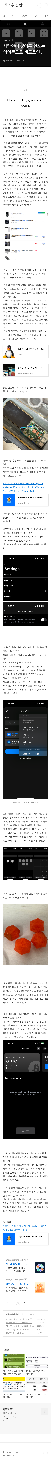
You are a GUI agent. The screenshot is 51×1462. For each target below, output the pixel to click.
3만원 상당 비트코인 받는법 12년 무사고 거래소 (17, 1264)
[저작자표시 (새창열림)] (30, 1303)
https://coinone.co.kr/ (15, 1260)
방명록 (25, 15)
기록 (7, 1314)
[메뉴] (46, 5)
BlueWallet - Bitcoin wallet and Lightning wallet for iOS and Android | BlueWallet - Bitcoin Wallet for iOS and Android (23, 487)
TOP (45, 1453)
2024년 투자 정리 (13, 1333)
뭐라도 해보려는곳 (9, 1413)
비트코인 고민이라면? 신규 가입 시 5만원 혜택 (17, 1284)
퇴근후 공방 (13, 5)
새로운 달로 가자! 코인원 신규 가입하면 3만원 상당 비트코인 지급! (17, 1269)
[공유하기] (11, 1303)
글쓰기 (47, 15)
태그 (14, 15)
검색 (40, 5)
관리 (36, 15)
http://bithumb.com (14, 1280)
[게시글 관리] (14, 1303)
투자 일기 (15, 1314)
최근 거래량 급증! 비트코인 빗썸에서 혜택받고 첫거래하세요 (17, 1289)
